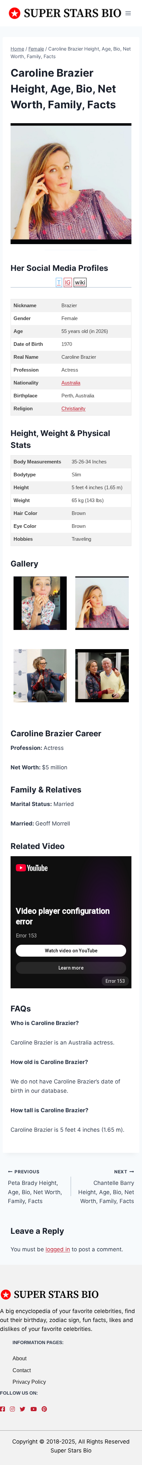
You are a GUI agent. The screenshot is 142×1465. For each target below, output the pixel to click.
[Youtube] (35, 1409)
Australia (70, 382)
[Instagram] (14, 1409)
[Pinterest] (46, 1409)
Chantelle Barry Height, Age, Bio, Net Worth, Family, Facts (106, 1186)
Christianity (73, 408)
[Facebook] (4, 1409)
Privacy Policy (29, 1382)
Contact (22, 1370)
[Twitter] (24, 1409)
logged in (58, 1249)
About (19, 1358)
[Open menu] (128, 13)
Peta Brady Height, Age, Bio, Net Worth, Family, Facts (35, 1186)
